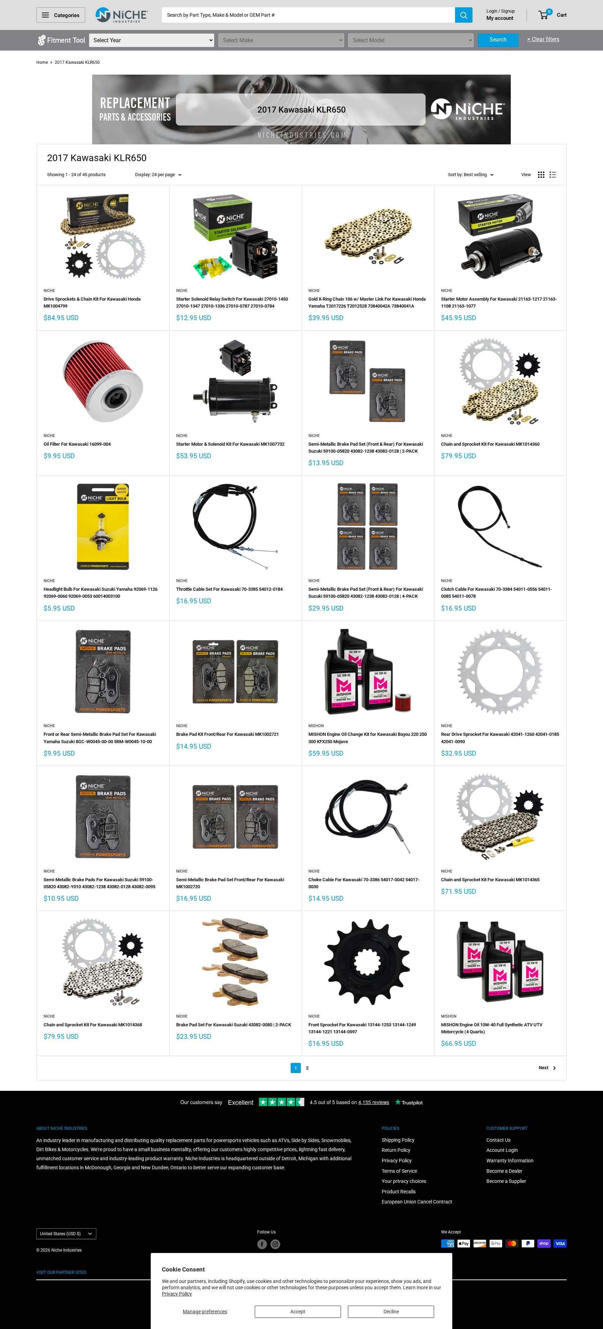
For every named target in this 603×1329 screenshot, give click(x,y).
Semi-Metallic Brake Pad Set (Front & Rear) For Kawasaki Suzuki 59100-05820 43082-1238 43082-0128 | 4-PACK (365, 593)
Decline (391, 1311)
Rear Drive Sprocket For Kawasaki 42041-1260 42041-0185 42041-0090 (500, 738)
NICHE (49, 290)
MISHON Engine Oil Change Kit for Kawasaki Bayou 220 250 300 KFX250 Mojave (367, 738)
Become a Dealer (504, 1171)
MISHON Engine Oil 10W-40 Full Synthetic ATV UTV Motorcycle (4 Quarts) (491, 1028)
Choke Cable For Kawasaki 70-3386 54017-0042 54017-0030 (363, 883)
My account (499, 18)
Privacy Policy (177, 1294)
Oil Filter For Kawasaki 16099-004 (77, 444)
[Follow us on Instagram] (275, 1244)
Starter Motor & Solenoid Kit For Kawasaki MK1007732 (230, 444)
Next (543, 1067)
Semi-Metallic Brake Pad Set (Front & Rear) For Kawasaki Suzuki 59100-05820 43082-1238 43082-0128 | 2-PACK (365, 447)
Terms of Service (399, 1171)
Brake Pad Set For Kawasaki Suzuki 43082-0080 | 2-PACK (233, 1024)
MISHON (316, 726)
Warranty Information (510, 1160)
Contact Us (498, 1140)
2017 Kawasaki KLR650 (77, 62)
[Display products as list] (553, 175)
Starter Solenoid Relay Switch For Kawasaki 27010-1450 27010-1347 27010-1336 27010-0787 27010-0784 (232, 302)
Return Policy (396, 1150)
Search (498, 39)
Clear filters (543, 39)
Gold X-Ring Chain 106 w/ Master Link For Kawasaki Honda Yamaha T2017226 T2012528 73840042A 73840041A (367, 302)
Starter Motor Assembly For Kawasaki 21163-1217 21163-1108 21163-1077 (499, 302)
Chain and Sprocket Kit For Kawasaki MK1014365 (490, 879)
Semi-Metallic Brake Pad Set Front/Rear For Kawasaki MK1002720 (230, 883)
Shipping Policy (398, 1140)
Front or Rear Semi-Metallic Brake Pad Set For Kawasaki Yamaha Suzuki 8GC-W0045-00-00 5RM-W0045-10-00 (100, 738)
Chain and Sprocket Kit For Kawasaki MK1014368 (93, 1024)
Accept (297, 1311)
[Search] (463, 15)
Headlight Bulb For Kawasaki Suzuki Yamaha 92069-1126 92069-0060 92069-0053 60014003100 (100, 593)
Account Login (502, 1150)
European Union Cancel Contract (417, 1202)
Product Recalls (399, 1191)
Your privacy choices (404, 1181)
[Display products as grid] (541, 175)
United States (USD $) (60, 1233)
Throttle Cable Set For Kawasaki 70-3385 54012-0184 (229, 589)
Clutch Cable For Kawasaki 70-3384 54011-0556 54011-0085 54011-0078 (496, 593)
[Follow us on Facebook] (262, 1244)
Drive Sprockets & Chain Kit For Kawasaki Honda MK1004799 (92, 302)
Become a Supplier (506, 1181)
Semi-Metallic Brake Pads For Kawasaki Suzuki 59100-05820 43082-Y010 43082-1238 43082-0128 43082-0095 (99, 883)
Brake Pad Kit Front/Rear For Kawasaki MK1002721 (227, 734)
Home (42, 62)
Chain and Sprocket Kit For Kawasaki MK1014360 (490, 444)
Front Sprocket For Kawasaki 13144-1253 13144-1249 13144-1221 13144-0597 (362, 1028)
